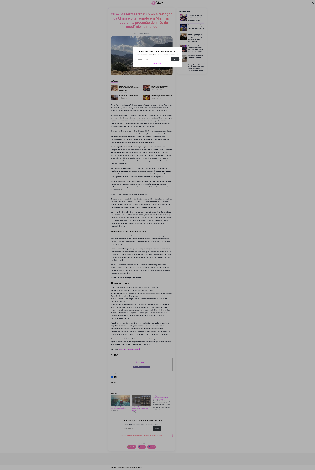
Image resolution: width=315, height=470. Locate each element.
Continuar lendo (157, 64)
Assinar (175, 59)
